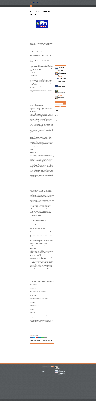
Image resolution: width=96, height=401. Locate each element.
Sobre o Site (49, 369)
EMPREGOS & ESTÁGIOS (57, 116)
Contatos (49, 370)
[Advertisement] (42, 34)
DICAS (37, 335)
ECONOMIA (56, 114)
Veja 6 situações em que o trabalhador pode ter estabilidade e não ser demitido (61, 97)
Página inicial (44, 369)
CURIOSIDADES (56, 110)
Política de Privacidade (43, 371)
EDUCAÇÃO (56, 115)
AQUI (45, 322)
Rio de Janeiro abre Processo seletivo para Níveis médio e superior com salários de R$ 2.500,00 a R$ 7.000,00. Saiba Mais (62, 86)
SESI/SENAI (56, 120)
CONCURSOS (34, 335)
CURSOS (56, 111)
